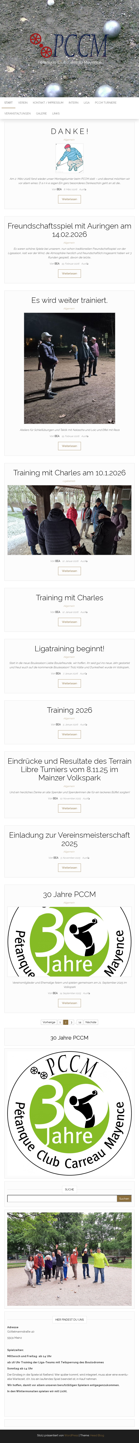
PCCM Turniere (106, 102)
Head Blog (97, 1435)
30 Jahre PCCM (69, 894)
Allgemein (68, 139)
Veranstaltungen (17, 113)
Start (8, 102)
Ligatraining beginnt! (69, 648)
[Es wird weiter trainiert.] (69, 368)
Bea (59, 189)
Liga (87, 102)
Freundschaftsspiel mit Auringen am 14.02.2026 (69, 230)
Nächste (91, 1022)
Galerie (41, 113)
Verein (23, 102)
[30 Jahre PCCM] (69, 941)
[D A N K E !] (69, 158)
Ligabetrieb (69, 481)
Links (56, 113)
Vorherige (49, 1022)
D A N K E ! (69, 131)
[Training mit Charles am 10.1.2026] (69, 519)
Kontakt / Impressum (48, 102)
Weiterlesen (69, 199)
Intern (73, 102)
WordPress (71, 1435)
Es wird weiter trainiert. (69, 300)
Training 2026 (69, 710)
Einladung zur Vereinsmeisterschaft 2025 (69, 839)
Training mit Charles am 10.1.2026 (69, 472)
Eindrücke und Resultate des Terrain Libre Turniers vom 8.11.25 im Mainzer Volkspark (70, 769)
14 (80, 1022)
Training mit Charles (69, 597)
